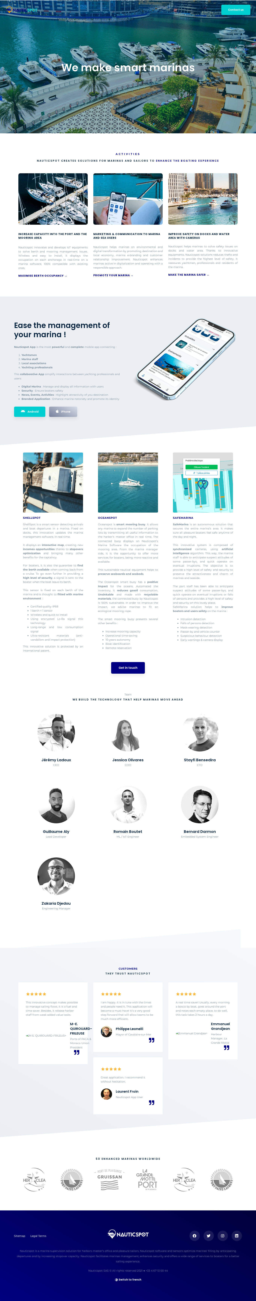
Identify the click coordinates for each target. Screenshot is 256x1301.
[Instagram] (223, 1236)
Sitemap (147, 19)
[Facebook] (194, 1236)
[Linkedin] (237, 1236)
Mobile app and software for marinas (84, 19)
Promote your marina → (113, 275)
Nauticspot (126, 19)
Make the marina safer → (188, 275)
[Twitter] (209, 1236)
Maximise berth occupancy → (42, 276)
